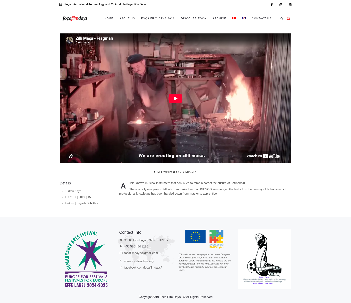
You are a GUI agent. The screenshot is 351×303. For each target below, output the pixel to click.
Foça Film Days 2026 (158, 18)
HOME (108, 18)
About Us (127, 18)
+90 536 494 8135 (136, 246)
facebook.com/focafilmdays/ (143, 267)
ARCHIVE (219, 18)
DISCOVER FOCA (193, 18)
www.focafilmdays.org (139, 261)
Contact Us (262, 18)
